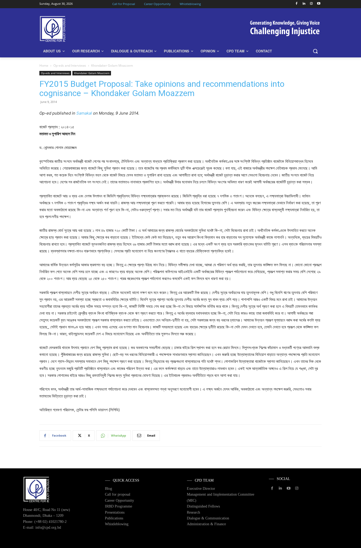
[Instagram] (311, 4)
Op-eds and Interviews (69, 65)
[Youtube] (319, 4)
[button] (315, 51)
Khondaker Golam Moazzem (91, 73)
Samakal (84, 113)
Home (43, 65)
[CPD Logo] (81, 29)
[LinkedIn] (304, 4)
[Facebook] (297, 4)
